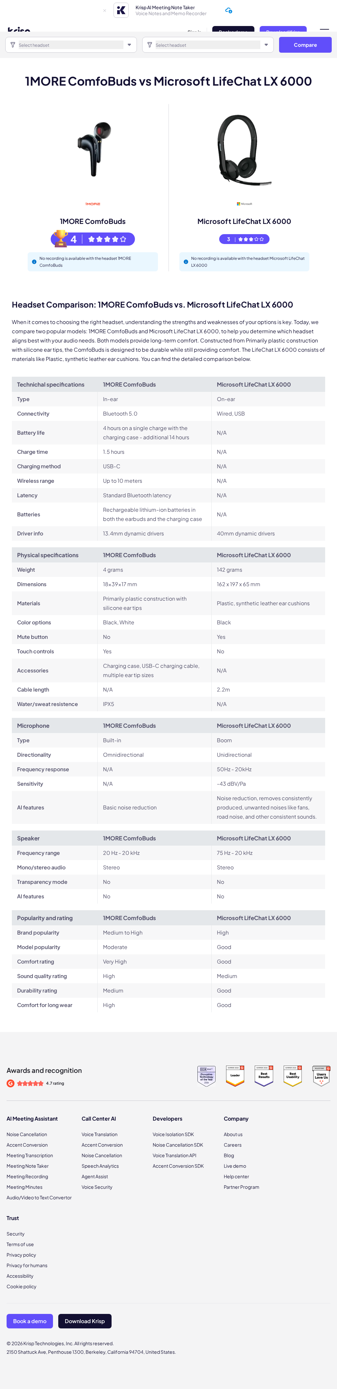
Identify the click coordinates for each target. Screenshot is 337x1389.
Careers (233, 1145)
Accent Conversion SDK (178, 1166)
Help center (236, 1176)
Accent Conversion (27, 1145)
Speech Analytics (100, 1166)
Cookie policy (22, 1286)
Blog (229, 1155)
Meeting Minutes (24, 1187)
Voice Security (97, 1187)
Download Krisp (85, 1321)
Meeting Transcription (30, 1155)
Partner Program (241, 1187)
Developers (167, 1118)
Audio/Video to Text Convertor (39, 1197)
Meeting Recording (27, 1176)
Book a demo (29, 1321)
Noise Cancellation (27, 1134)
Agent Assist (95, 1176)
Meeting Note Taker (28, 1166)
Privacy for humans (27, 1265)
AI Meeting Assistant (32, 1118)
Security (16, 1234)
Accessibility (20, 1276)
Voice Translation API (174, 1155)
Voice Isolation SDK (173, 1134)
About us (233, 1134)
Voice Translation (99, 1134)
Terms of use (20, 1244)
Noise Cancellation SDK (178, 1145)
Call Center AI (99, 1118)
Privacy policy (21, 1255)
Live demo (235, 1166)
